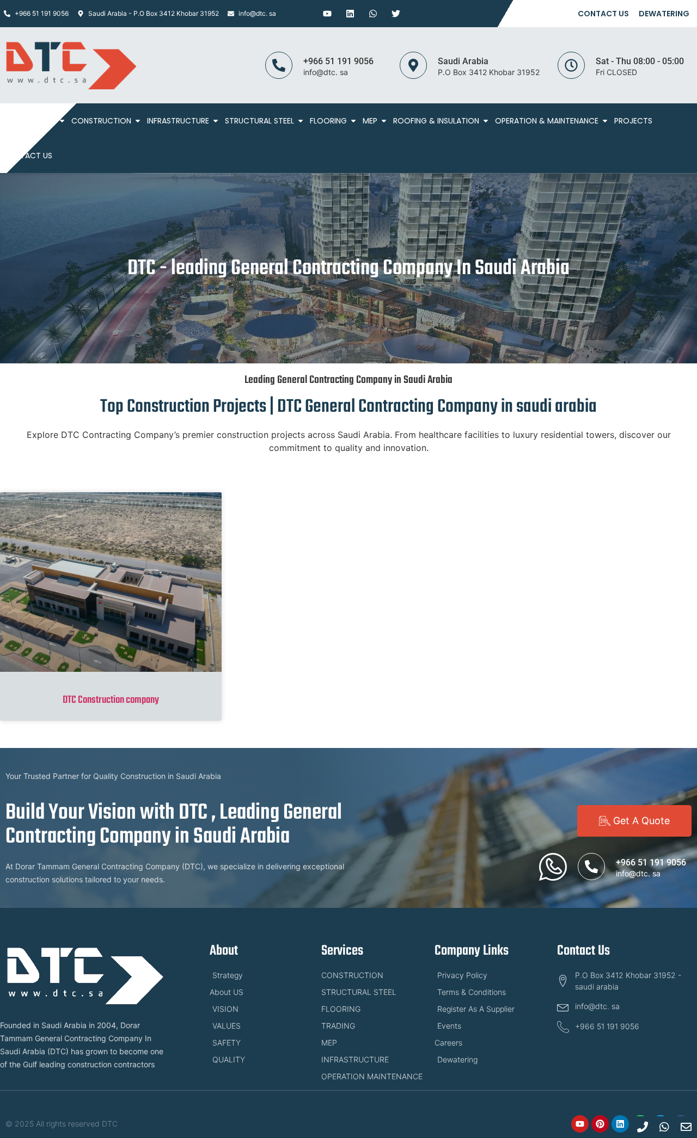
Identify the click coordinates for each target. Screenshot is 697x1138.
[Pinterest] (600, 1124)
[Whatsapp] (373, 13)
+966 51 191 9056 (338, 61)
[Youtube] (327, 13)
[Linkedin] (350, 13)
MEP (370, 120)
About (43, 120)
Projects (633, 120)
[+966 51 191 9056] (278, 65)
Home (14, 120)
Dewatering (664, 13)
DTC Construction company (111, 700)
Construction (101, 120)
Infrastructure (178, 120)
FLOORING (328, 120)
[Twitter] (396, 13)
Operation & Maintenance (546, 120)
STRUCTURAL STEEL (259, 120)
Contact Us (603, 13)
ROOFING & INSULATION (436, 120)
